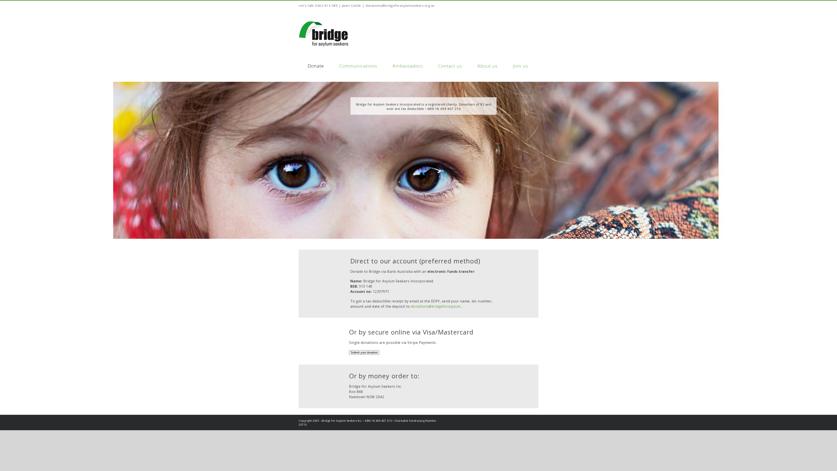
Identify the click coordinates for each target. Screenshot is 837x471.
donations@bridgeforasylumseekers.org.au (400, 5)
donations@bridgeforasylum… (437, 306)
